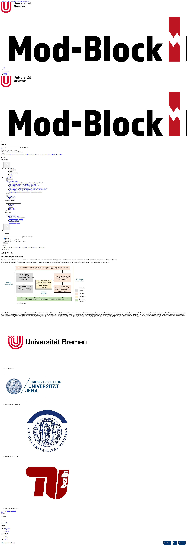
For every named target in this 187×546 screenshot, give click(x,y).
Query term (3, 147)
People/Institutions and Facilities (9, 150)
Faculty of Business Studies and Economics (11, 154)
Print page (3, 513)
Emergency (6, 531)
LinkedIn (6, 539)
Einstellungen (167, 542)
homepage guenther (11, 511)
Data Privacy (6, 529)
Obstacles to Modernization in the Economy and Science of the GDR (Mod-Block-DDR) (41, 154)
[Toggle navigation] (1, 141)
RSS (2, 512)
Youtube (5, 536)
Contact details (4, 522)
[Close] (7, 180)
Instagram (6, 538)
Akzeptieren (182, 542)
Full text (4, 149)
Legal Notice (6, 528)
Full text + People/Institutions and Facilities (12, 151)
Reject (174, 542)
